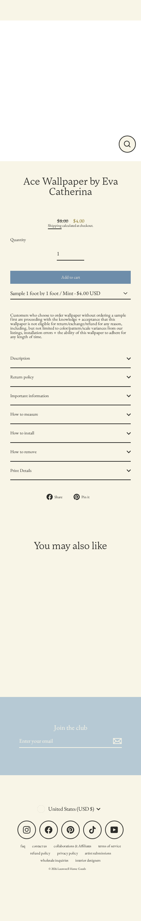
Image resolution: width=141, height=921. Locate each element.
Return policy (22, 377)
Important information (29, 396)
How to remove (23, 452)
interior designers (88, 860)
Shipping (55, 225)
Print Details (20, 470)
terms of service (109, 845)
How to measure (24, 414)
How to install (22, 433)
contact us (39, 845)
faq (23, 845)
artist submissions (98, 853)
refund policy (40, 853)
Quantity (18, 240)
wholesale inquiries (54, 860)
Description (20, 358)
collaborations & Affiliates (72, 845)
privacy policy (67, 853)
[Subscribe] (116, 741)
